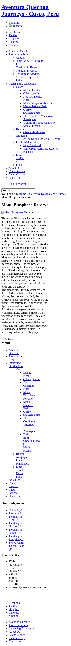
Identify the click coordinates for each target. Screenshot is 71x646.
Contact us (15, 496)
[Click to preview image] (17, 212)
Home (22, 193)
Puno (19, 476)
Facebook (14, 32)
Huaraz (20, 453)
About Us (14, 479)
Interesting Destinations (41, 193)
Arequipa (21, 457)
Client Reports (13, 485)
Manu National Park (28, 405)
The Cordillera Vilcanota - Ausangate (29, 425)
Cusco (61, 193)
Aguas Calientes (28, 384)
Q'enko (27, 411)
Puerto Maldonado (22, 462)
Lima (19, 466)
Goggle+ (14, 38)
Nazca (19, 473)
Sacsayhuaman (31, 414)
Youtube (13, 45)
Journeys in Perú (18, 625)
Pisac (26, 388)
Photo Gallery (13, 491)
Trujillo (20, 470)
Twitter (13, 35)
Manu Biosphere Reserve (29, 395)
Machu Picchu (27, 374)
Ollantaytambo (31, 379)
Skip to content (17, 183)
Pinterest (14, 41)
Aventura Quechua (14, 351)
